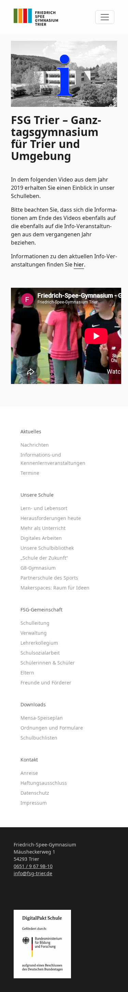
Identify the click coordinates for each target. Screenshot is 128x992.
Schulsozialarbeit (40, 652)
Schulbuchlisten (38, 737)
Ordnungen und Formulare (51, 727)
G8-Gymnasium (38, 568)
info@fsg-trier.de (33, 873)
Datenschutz (34, 793)
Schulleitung (34, 623)
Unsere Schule (37, 495)
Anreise (29, 773)
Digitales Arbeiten (41, 538)
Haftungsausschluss (43, 783)
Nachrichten (34, 445)
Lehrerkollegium (39, 643)
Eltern (27, 672)
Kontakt (29, 759)
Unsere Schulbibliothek (47, 548)
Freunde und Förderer (45, 682)
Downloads (33, 704)
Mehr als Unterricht (43, 528)
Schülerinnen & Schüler (47, 662)
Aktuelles (30, 431)
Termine (29, 473)
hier (79, 264)
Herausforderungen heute (50, 518)
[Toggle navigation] (104, 17)
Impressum (33, 802)
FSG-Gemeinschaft (41, 609)
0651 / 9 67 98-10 (33, 866)
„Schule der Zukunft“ (44, 558)
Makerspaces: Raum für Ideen (54, 587)
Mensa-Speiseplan (41, 718)
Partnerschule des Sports (49, 577)
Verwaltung (33, 633)
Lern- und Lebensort (43, 508)
